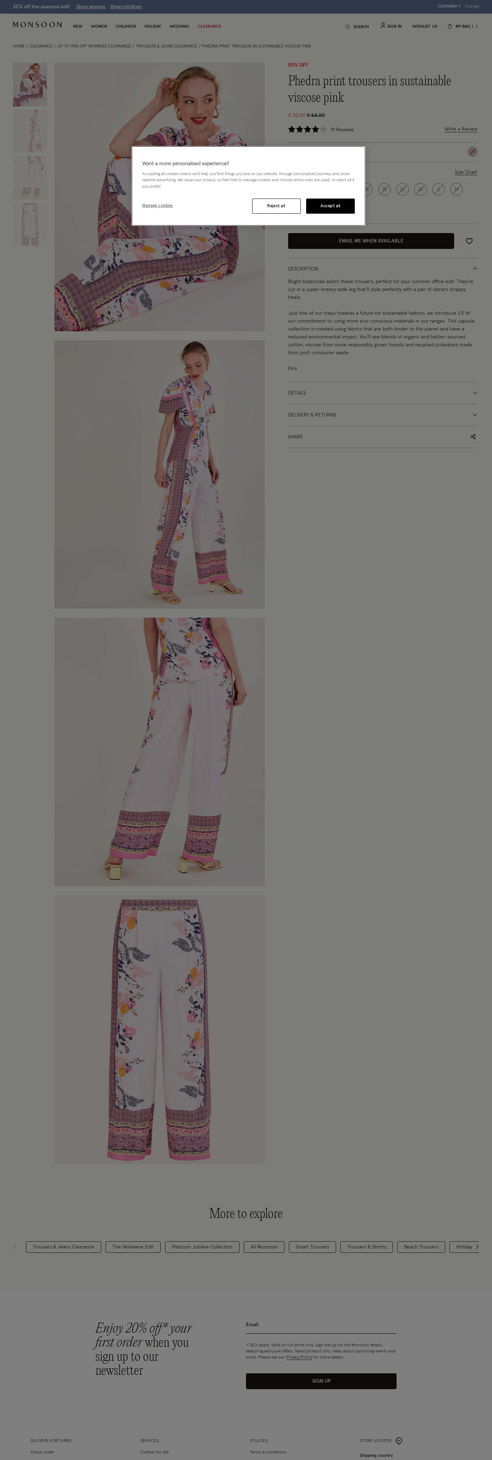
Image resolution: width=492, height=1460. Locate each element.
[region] (248, 186)
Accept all (330, 206)
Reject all (276, 206)
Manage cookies (157, 206)
